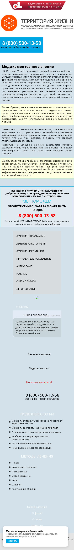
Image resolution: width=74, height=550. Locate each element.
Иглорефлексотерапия (24, 467)
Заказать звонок (39, 354)
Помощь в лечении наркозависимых (32, 447)
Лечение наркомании (30, 236)
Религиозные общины (24, 488)
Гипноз (15, 462)
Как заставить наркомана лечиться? (32, 443)
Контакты (37, 525)
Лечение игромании (30, 251)
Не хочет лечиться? (39, 382)
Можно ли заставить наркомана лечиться (35, 427)
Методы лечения (37, 456)
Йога (14, 480)
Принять (12, 541)
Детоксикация (26, 288)
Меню (12, 58)
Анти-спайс (24, 266)
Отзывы (22, 307)
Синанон (16, 484)
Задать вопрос (39, 368)
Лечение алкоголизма (31, 243)
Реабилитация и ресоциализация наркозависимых (30, 437)
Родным (22, 273)
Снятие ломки (26, 281)
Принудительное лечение (33, 258)
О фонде (37, 513)
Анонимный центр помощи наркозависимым (36, 432)
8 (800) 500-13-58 (21, 43)
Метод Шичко (19, 471)
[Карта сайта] (37, 548)
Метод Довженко (21, 475)
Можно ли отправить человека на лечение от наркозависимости (37, 422)
